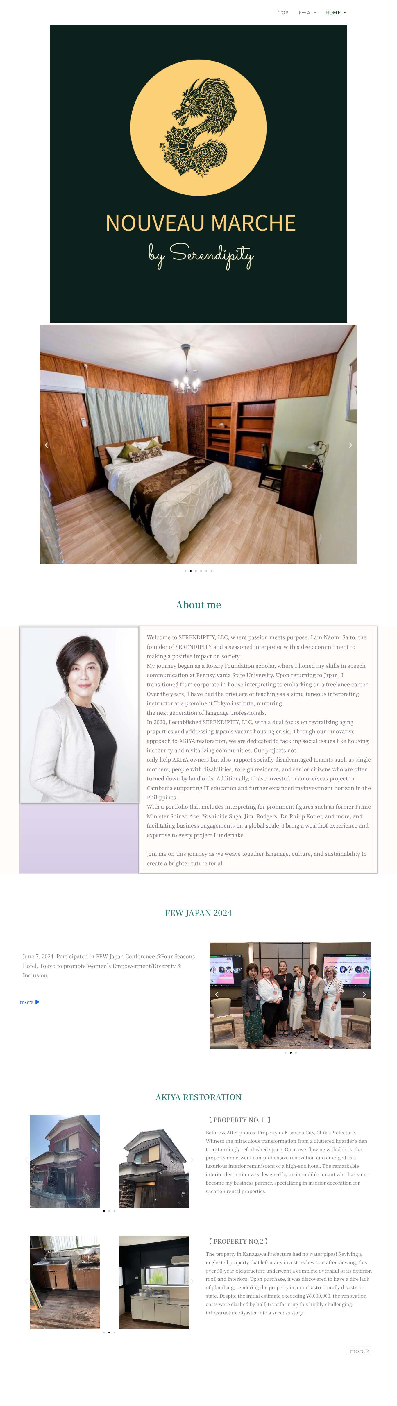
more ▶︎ (30, 1001)
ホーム (304, 12)
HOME (333, 12)
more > (360, 1350)
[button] (307, 12)
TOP (283, 12)
